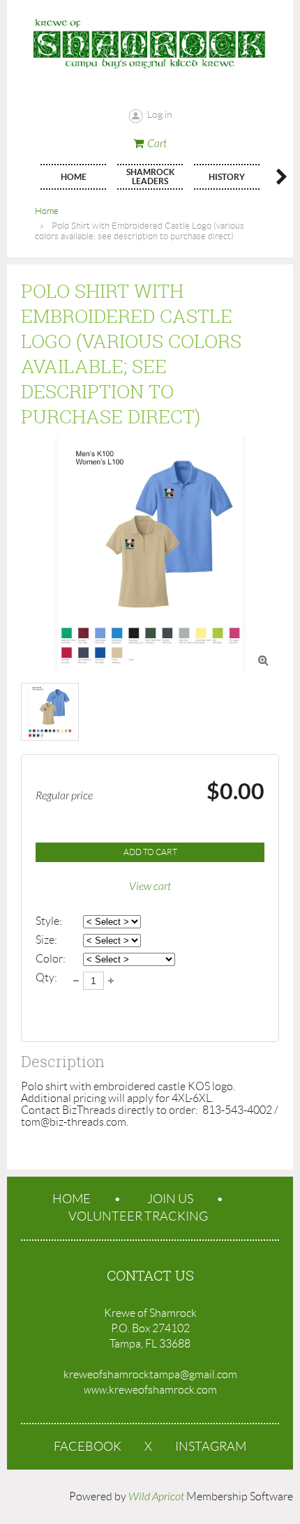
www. (96, 1390)
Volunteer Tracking (138, 1216)
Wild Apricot (156, 1497)
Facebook (87, 1447)
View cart (150, 886)
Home (47, 211)
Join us (170, 1199)
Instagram (210, 1447)
